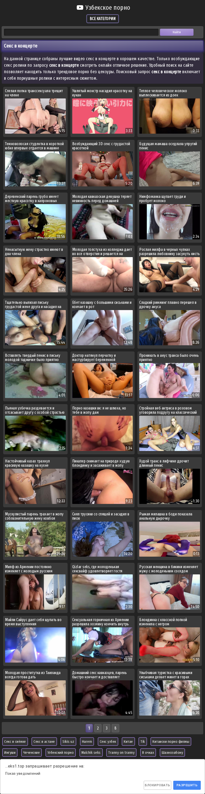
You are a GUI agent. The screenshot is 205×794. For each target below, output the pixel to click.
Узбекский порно (61, 752)
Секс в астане (44, 741)
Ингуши (10, 752)
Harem (87, 741)
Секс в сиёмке (15, 741)
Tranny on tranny (121, 752)
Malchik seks (91, 752)
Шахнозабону (172, 752)
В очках (148, 752)
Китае (128, 741)
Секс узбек (108, 741)
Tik (142, 741)
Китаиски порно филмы (170, 741)
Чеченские (31, 752)
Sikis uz (68, 741)
